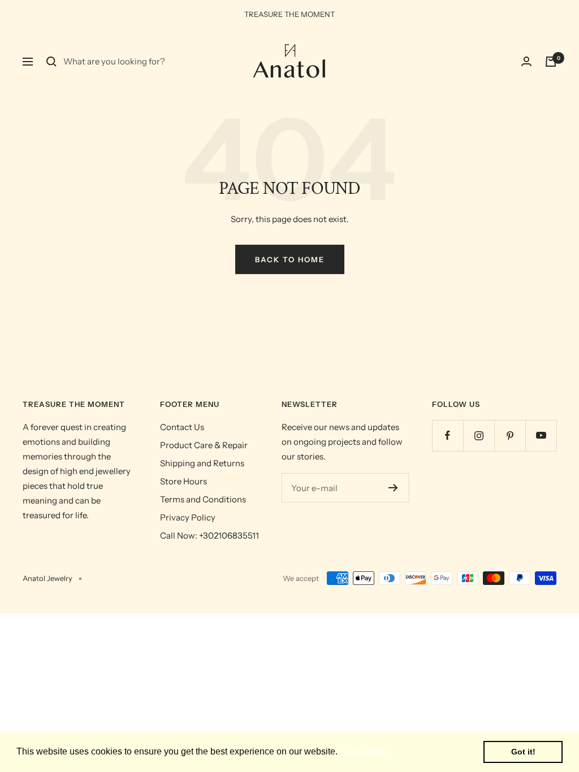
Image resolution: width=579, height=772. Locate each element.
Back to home (290, 259)
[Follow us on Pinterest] (509, 435)
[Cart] (550, 62)
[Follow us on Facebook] (447, 435)
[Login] (526, 61)
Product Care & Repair (204, 445)
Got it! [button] (523, 751)
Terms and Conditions (203, 499)
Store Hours (183, 481)
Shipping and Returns (202, 463)
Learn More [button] (364, 751)
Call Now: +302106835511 (209, 535)
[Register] (393, 488)
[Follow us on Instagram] (478, 435)
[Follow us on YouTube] (540, 435)
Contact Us (182, 427)
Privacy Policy (187, 517)
